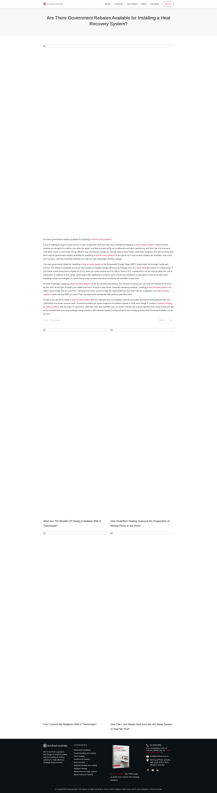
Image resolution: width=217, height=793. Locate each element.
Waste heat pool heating (83, 774)
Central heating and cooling (85, 753)
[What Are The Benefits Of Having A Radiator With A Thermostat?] (75, 423)
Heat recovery (79, 762)
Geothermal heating (82, 759)
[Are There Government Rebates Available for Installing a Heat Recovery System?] (108, 139)
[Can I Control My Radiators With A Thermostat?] (75, 626)
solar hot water (143, 268)
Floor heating (79, 756)
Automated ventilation (82, 750)
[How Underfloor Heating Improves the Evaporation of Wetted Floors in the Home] (142, 423)
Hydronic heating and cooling (85, 765)
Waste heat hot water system (85, 771)
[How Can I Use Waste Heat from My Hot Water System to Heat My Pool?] (142, 626)
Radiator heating (80, 768)
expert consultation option (158, 751)
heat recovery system (101, 239)
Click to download (118, 774)
